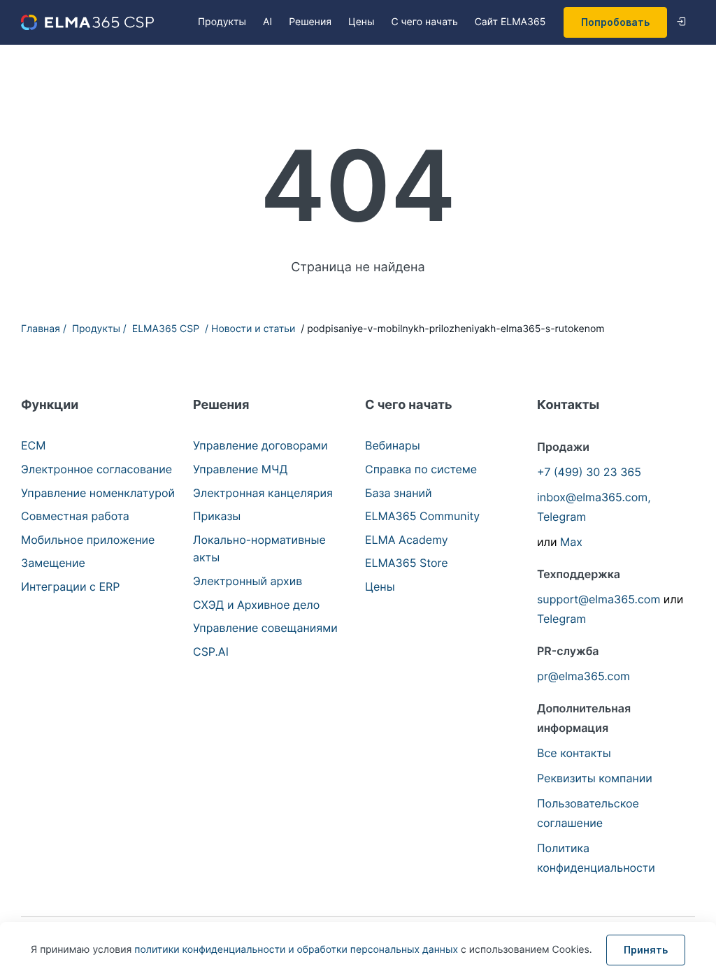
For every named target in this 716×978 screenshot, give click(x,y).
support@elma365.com (598, 599)
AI (267, 22)
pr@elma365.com (583, 676)
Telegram (561, 517)
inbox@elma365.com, (594, 497)
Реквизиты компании (594, 778)
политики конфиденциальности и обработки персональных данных (297, 950)
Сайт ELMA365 (510, 22)
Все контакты (574, 753)
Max (571, 542)
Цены (361, 22)
